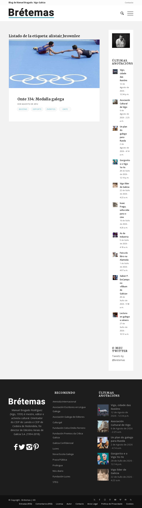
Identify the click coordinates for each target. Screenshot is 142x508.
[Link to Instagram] (104, 499)
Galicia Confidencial (63, 443)
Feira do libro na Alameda (124, 256)
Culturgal (57, 422)
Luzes (56, 448)
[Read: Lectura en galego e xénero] (115, 315)
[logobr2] (31, 13)
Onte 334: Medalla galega (40, 99)
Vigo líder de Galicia (118, 471)
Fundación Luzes (61, 476)
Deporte (37, 109)
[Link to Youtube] (115, 499)
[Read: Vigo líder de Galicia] (115, 185)
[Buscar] (120, 13)
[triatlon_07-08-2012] (54, 64)
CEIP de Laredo (23, 422)
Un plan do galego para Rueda (123, 133)
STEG (55, 482)
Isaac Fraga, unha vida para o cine (124, 210)
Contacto (129, 2)
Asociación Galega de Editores (69, 416)
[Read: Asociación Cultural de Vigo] (115, 102)
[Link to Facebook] (99, 499)
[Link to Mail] (125, 499)
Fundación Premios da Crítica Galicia (68, 435)
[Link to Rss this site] (130, 499)
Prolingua (58, 465)
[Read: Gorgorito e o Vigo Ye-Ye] (115, 162)
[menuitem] (128, 2)
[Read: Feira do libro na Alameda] (115, 254)
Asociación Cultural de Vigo (125, 103)
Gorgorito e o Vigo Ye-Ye (125, 164)
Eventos (51, 109)
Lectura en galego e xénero (125, 316)
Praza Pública (60, 459)
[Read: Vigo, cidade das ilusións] (115, 71)
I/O (34, 500)
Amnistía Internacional (64, 401)
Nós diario (58, 470)
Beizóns (23, 109)
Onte (65, 109)
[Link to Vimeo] (120, 499)
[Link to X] (94, 499)
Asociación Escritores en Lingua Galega (69, 409)
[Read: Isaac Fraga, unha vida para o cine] (115, 205)
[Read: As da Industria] (115, 235)
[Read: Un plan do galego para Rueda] (115, 128)
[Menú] (128, 13)
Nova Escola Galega (63, 454)
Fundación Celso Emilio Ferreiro (69, 427)
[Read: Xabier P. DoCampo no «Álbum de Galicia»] (115, 277)
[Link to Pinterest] (110, 499)
